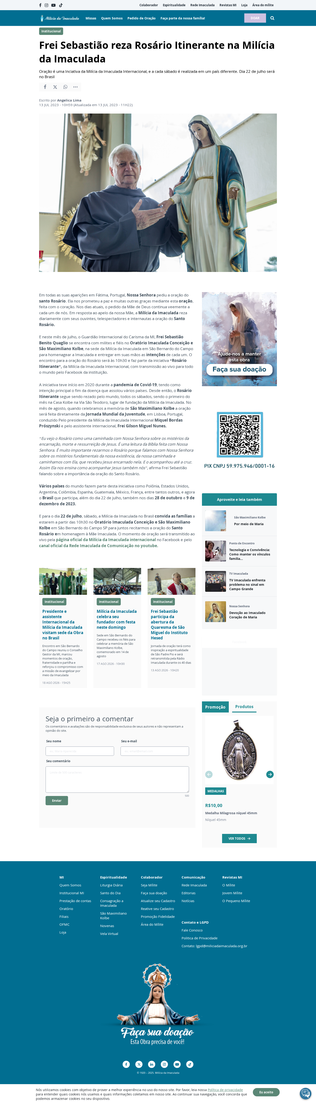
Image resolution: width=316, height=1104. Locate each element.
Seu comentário (58, 761)
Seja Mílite (149, 885)
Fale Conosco (192, 930)
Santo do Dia (110, 893)
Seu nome (53, 741)
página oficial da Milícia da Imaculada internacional (106, 539)
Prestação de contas (75, 900)
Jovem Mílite (232, 893)
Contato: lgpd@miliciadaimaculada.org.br (214, 946)
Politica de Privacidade (199, 938)
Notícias (188, 900)
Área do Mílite (152, 924)
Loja (62, 932)
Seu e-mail (129, 741)
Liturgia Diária (111, 885)
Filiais (63, 916)
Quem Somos (70, 885)
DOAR (255, 18)
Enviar (57, 801)
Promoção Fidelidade (158, 916)
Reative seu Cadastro (157, 908)
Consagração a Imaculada (111, 903)
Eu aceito (266, 1092)
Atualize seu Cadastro (158, 900)
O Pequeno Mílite (236, 900)
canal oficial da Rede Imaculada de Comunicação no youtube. (98, 545)
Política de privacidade (225, 1090)
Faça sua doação (154, 893)
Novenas (107, 925)
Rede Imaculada (194, 885)
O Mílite (228, 885)
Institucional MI (71, 893)
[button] (270, 774)
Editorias (188, 893)
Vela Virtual (109, 933)
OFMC (64, 924)
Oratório (66, 908)
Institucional (51, 31)
